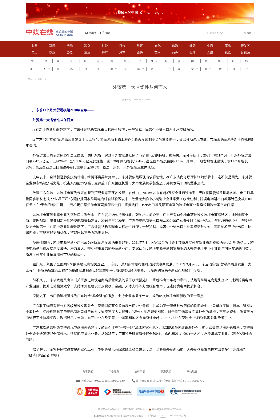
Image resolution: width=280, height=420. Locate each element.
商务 (175, 52)
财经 (105, 45)
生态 (210, 45)
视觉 (228, 52)
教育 (140, 45)
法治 (70, 45)
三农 (87, 52)
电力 (34, 52)
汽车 (122, 52)
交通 (52, 52)
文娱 (210, 52)
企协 (140, 52)
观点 (87, 45)
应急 (228, 45)
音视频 (245, 52)
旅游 (175, 45)
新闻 (52, 45)
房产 (105, 52)
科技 (122, 45)
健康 (193, 45)
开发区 (245, 45)
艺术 (157, 52)
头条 (34, 45)
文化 (157, 45)
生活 (193, 52)
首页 (30, 79)
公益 (70, 52)
